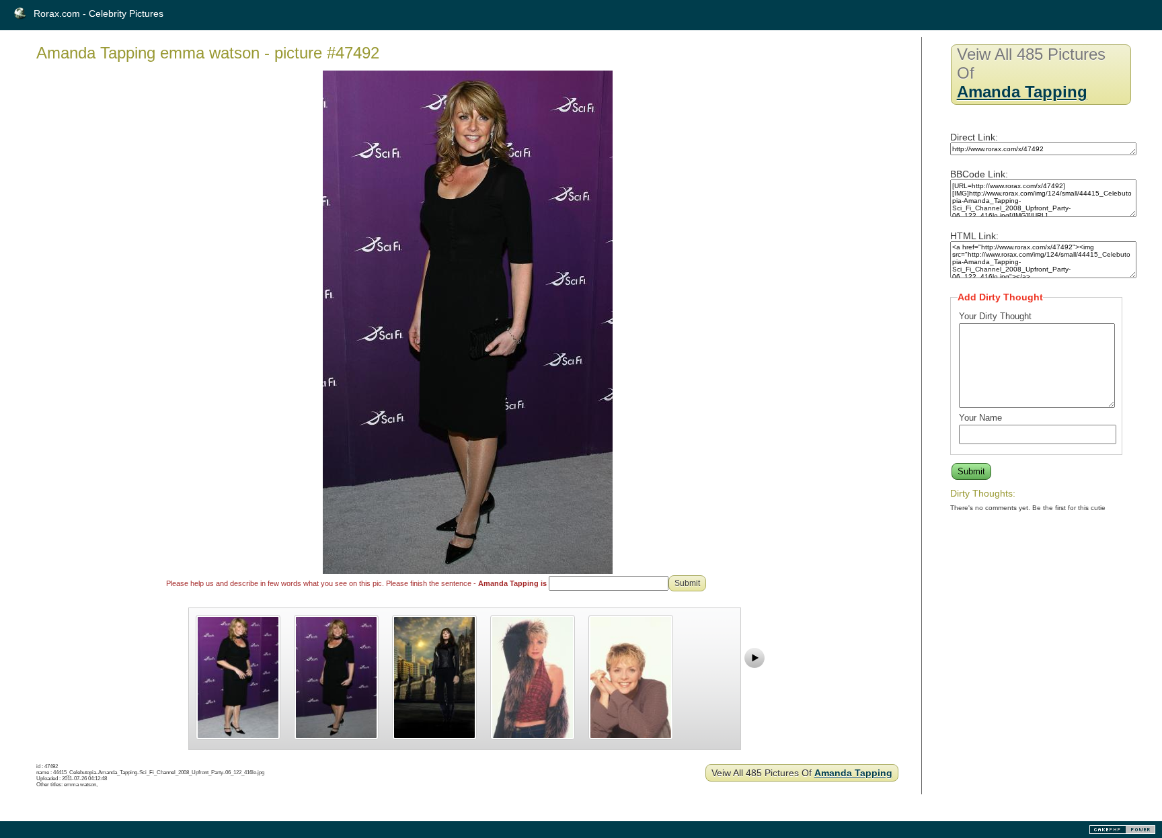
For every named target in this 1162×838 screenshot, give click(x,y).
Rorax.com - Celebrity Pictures (98, 13)
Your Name (980, 418)
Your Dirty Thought (995, 316)
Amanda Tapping (853, 772)
